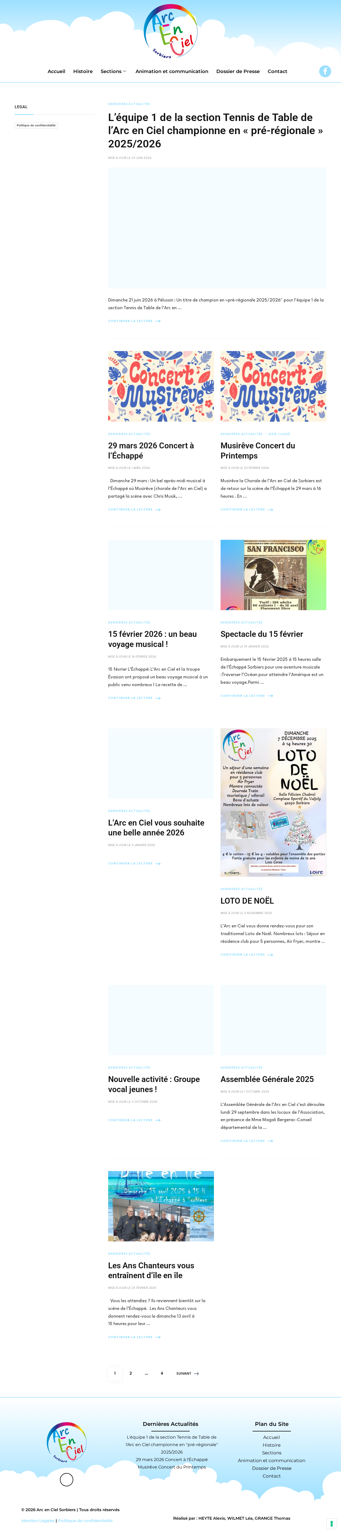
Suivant (183, 1373)
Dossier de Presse (238, 71)
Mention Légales (38, 1520)
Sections (111, 71)
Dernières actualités (129, 104)
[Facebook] (325, 71)
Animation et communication (172, 71)
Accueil (56, 71)
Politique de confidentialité (36, 125)
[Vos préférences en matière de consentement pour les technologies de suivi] (332, 1524)
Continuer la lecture (130, 321)
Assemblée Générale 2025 (267, 1079)
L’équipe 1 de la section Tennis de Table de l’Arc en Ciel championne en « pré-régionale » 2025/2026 (215, 130)
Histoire (83, 71)
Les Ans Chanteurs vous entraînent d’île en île (151, 1270)
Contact (277, 71)
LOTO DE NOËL (247, 901)
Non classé (279, 434)
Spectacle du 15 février (262, 634)
